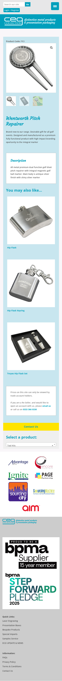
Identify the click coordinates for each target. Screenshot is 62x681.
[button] (51, 47)
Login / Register (11, 10)
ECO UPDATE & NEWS (12, 643)
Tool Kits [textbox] (30, 445)
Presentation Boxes (11, 625)
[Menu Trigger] (55, 6)
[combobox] (31, 444)
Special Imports (9, 634)
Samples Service (10, 638)
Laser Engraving (10, 620)
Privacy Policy (9, 662)
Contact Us (31, 426)
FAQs (4, 657)
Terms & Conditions (11, 666)
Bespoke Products (11, 629)
